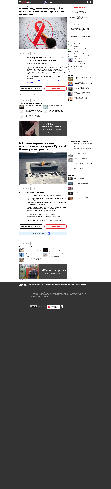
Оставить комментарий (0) (55, 88)
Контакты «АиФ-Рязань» (34, 284)
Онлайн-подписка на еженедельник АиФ (39, 286)
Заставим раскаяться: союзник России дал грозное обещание (81, 88)
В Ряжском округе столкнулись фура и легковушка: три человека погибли (80, 23)
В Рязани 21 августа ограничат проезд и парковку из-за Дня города (32, 255)
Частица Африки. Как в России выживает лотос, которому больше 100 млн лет (82, 50)
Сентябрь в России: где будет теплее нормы (82, 78)
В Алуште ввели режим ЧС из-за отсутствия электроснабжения (81, 183)
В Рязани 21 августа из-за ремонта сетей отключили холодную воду (33, 249)
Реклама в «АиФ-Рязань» (48, 284)
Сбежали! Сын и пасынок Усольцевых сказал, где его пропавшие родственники (83, 145)
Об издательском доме (61, 284)
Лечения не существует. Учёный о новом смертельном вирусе (82, 159)
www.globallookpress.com (25, 49)
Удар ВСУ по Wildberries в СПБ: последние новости (81, 188)
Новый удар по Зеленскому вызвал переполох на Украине (82, 193)
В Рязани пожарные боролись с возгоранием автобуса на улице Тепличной (80, 29)
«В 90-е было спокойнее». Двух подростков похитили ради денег (82, 154)
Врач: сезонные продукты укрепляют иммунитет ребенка (82, 198)
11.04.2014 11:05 (22, 6)
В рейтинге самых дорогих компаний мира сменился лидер (82, 178)
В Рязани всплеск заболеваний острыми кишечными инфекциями (33, 111)
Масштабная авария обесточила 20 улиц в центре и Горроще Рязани (57, 250)
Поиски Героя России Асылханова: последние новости (82, 93)
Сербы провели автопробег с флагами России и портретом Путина (83, 83)
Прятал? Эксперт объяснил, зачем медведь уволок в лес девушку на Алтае (82, 55)
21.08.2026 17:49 (22, 141)
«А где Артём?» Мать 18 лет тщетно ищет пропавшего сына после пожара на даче (82, 65)
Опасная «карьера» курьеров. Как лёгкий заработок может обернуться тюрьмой (80, 17)
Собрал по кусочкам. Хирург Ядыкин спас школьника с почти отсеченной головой (83, 70)
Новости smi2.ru (24, 136)
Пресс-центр (71, 284)
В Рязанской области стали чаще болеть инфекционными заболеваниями (33, 107)
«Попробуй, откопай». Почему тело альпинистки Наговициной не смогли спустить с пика (82, 60)
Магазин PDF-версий (81, 284)
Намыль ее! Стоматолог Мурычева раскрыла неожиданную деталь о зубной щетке (82, 150)
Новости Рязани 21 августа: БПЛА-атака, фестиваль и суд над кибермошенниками (80, 11)
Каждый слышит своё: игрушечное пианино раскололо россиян (82, 98)
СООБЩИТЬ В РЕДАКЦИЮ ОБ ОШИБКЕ (69, 286)
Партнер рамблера (42, 306)
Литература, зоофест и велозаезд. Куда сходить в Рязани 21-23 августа (80, 35)
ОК (62, 220)
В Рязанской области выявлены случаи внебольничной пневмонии (56, 107)
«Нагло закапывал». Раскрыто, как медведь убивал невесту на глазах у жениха (82, 169)
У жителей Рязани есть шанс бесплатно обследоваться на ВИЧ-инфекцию (56, 111)
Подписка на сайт (54, 286)
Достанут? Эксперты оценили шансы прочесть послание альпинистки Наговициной (83, 165)
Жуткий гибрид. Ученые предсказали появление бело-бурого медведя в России (83, 45)
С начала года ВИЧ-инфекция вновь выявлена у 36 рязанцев (32, 116)
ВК (59, 220)
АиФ (31, 184)
